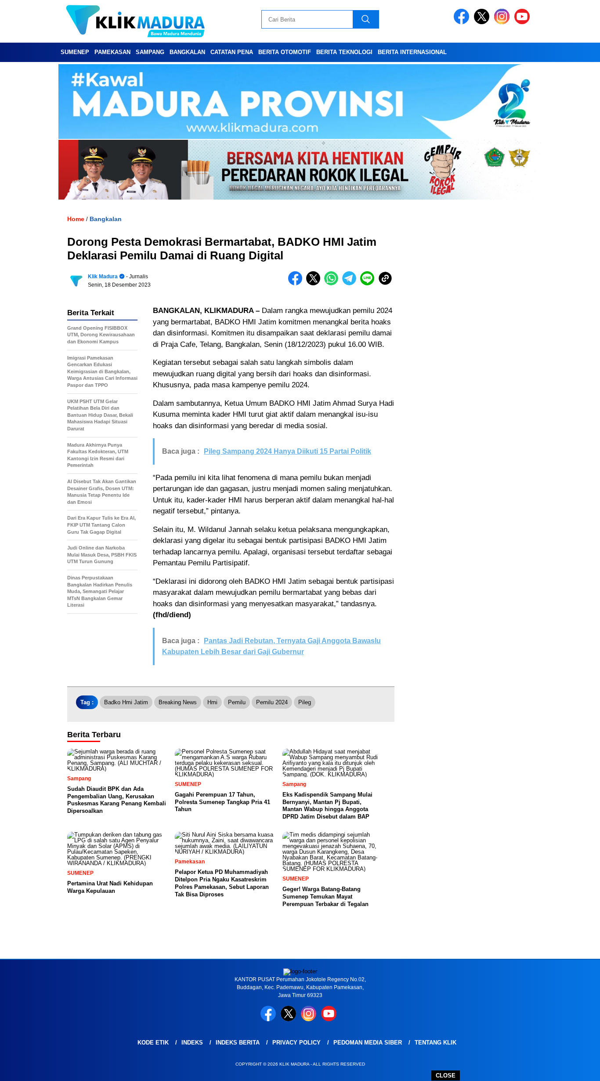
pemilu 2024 (272, 702)
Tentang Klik (435, 1042)
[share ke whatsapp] (333, 283)
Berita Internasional (412, 52)
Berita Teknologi (344, 52)
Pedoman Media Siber (367, 1042)
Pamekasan (112, 52)
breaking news (178, 702)
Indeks (192, 1042)
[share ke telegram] (351, 283)
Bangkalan (187, 52)
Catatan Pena (231, 52)
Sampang (150, 52)
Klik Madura (103, 276)
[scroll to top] (575, 1067)
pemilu (237, 702)
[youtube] (523, 22)
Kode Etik (153, 1042)
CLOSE (445, 1075)
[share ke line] (369, 283)
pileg (304, 702)
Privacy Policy (296, 1042)
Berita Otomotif (284, 52)
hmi (212, 702)
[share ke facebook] (297, 283)
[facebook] (463, 22)
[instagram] (503, 22)
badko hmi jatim (126, 702)
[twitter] (483, 22)
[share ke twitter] (315, 283)
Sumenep (75, 52)
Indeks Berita (238, 1042)
